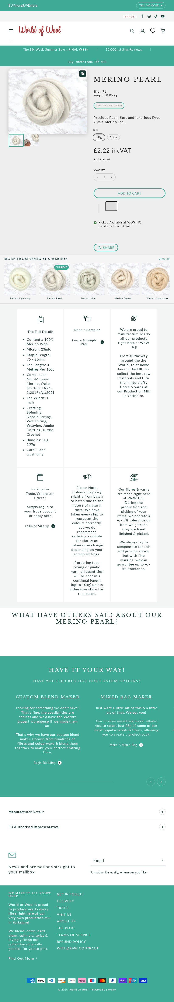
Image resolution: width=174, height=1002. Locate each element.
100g (113, 137)
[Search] (132, 30)
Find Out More (21, 958)
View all (164, 259)
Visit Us (64, 914)
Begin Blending (45, 762)
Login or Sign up (37, 526)
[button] (99, 208)
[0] (152, 30)
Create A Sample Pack (84, 342)
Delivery (65, 901)
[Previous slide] (150, 781)
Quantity (99, 169)
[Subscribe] (162, 860)
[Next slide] (161, 781)
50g (99, 137)
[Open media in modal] (82, 73)
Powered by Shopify (103, 989)
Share (108, 247)
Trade (63, 908)
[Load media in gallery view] (16, 140)
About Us (66, 921)
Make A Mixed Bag (123, 745)
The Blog (66, 928)
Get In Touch (70, 894)
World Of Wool (78, 989)
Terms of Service (74, 935)
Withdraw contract (78, 948)
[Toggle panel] (162, 812)
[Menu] (11, 30)
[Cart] (163, 30)
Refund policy (71, 941)
